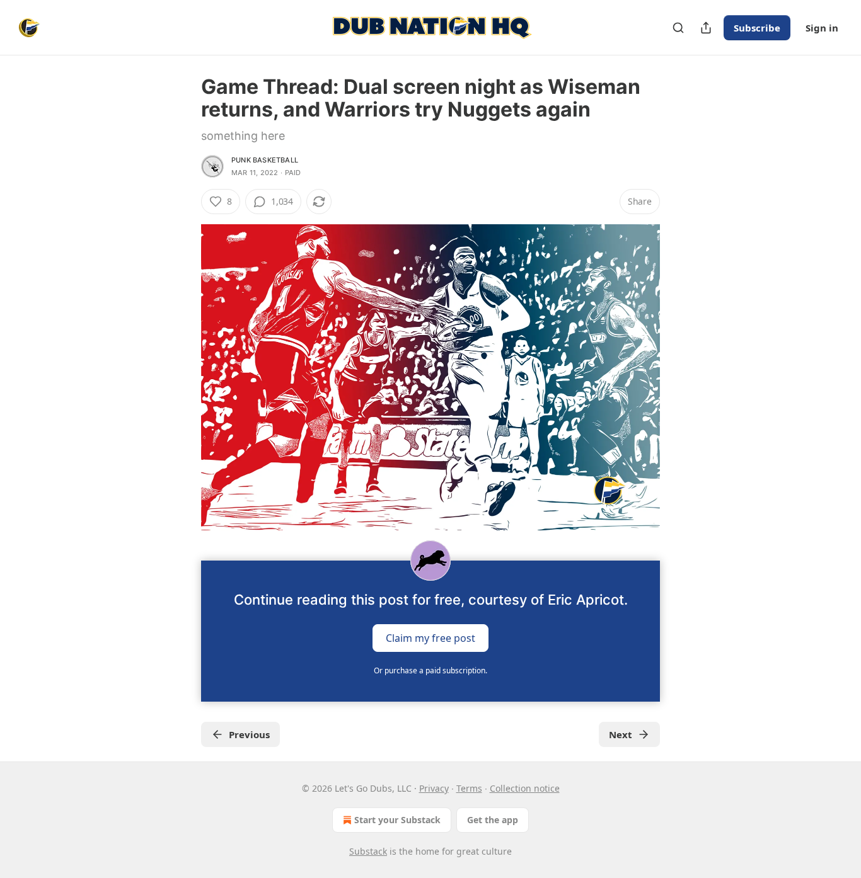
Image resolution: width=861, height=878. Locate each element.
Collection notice (525, 788)
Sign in (822, 27)
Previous (249, 734)
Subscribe (757, 27)
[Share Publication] (706, 27)
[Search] (678, 27)
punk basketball (264, 160)
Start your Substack (397, 820)
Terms (469, 788)
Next (620, 734)
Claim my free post (430, 637)
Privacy (434, 788)
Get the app (492, 820)
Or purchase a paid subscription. (430, 670)
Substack (368, 851)
